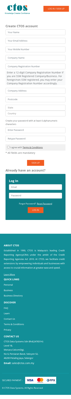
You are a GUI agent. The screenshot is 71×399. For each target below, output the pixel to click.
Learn (7, 313)
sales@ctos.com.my (23, 363)
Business (8, 290)
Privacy (7, 329)
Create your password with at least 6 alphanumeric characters (31, 122)
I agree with (26, 147)
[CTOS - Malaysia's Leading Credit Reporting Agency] (18, 8)
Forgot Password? (35, 203)
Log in (35, 210)
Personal (8, 284)
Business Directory (13, 295)
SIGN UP (36, 162)
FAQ (6, 308)
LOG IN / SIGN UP (56, 8)
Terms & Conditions (33, 147)
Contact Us (9, 318)
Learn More (9, 274)
